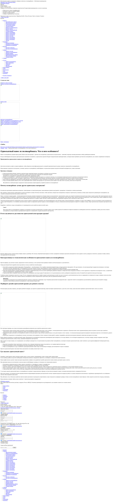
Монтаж (7, 65)
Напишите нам (4, 2)
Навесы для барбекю (10, 32)
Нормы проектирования (17, 146)
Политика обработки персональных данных (10, 407)
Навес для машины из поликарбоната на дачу (11, 121)
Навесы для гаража (10, 468)
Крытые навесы (9, 28)
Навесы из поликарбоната (11, 27)
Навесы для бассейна (10, 33)
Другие (7, 40)
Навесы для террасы (10, 37)
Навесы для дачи (9, 35)
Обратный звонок (11, 2)
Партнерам (5, 72)
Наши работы (6, 67)
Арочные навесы (9, 26)
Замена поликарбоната (11, 61)
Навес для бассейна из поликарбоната (9, 124)
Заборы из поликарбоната (11, 52)
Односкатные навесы (10, 24)
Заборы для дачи (9, 51)
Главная (5, 487)
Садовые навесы (9, 31)
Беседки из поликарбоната (12, 48)
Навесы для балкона (10, 39)
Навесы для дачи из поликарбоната (8, 83)
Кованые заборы (9, 53)
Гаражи (4, 58)
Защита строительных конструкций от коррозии (33, 146)
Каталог (5, 449)
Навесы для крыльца (10, 38)
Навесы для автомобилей (11, 30)
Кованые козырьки (10, 42)
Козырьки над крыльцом (11, 45)
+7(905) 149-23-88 (4, 17)
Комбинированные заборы (12, 54)
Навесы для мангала (10, 34)
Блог (4, 71)
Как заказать (6, 69)
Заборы (4, 50)
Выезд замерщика (10, 62)
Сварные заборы (9, 57)
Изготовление (9, 66)
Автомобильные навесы (11, 21)
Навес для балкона (5, 141)
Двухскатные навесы (10, 25)
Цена (4, 68)
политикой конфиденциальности (14, 413)
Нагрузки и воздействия (6, 146)
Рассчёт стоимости (7, 75)
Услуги (4, 60)
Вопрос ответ (4, 101)
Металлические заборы (11, 55)
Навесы (5, 20)
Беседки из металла (10, 47)
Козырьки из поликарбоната (12, 44)
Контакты (5, 73)
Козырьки (5, 41)
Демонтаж (8, 63)
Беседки (5, 46)
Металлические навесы (11, 23)
